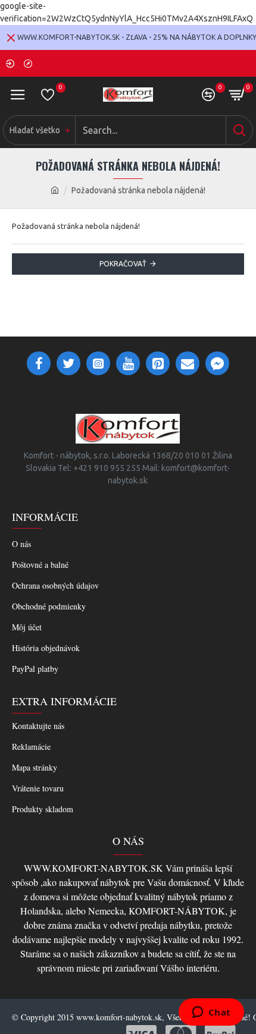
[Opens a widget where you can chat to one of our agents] (211, 1013)
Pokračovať (122, 264)
